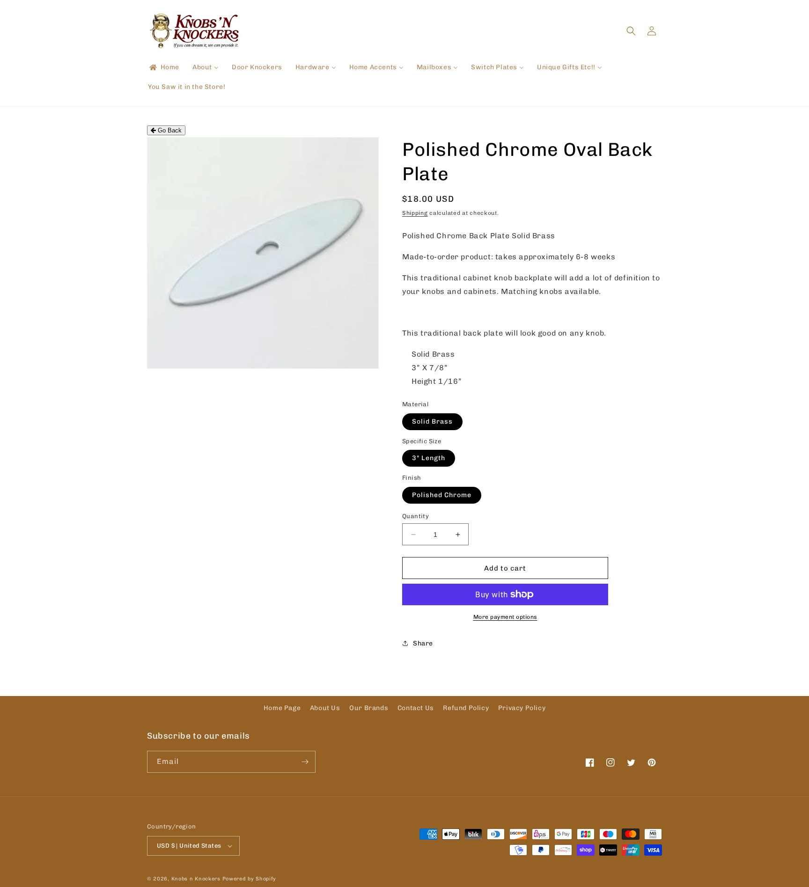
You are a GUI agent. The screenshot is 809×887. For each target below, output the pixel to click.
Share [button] (423, 643)
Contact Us (415, 708)
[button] (631, 31)
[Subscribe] (304, 762)
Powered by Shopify (249, 879)
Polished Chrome (441, 495)
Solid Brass (432, 421)
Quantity (415, 516)
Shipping (415, 213)
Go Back (169, 130)
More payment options (505, 617)
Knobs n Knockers (196, 879)
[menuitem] (163, 67)
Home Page (282, 708)
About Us (325, 708)
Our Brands (368, 708)
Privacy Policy (521, 708)
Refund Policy (466, 708)
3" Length (428, 458)
